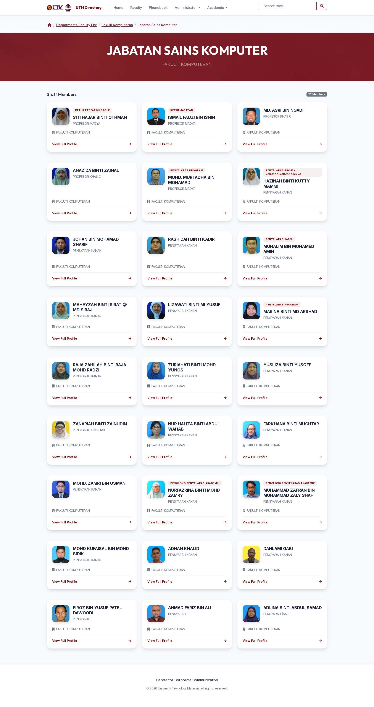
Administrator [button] (186, 7)
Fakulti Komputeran (117, 25)
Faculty (136, 7)
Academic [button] (216, 7)
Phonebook (158, 7)
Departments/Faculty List (76, 25)
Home (118, 7)
